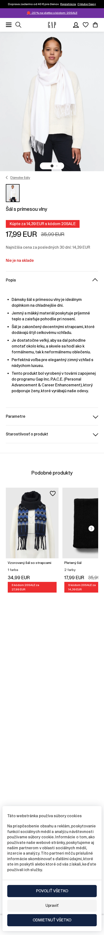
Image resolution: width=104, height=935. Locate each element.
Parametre (15, 416)
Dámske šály (20, 177)
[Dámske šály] (7, 177)
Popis (11, 280)
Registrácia (68, 4)
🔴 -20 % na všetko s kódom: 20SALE (52, 13)
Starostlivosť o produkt (27, 434)
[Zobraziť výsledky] (18, 25)
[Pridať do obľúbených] (53, 493)
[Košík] (95, 25)
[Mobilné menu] (9, 25)
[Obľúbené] (86, 25)
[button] (52, 165)
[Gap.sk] (52, 25)
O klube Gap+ (86, 4)
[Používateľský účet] (76, 25)
